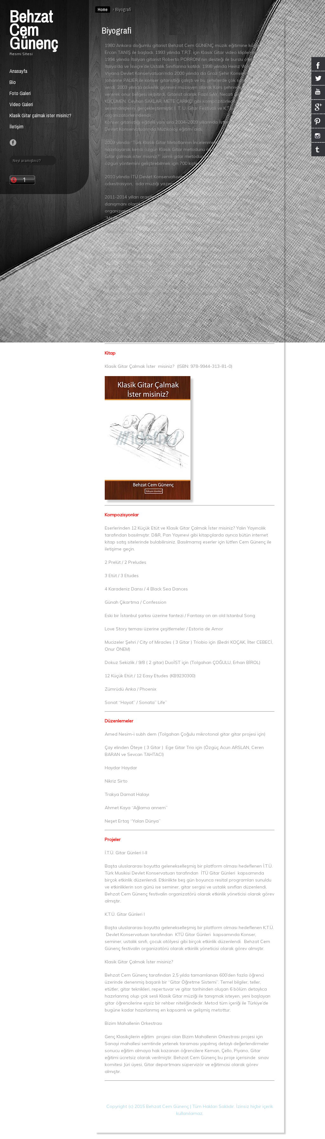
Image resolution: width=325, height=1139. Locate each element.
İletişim (16, 126)
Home (103, 9)
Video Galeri (21, 104)
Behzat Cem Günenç (34, 29)
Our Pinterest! (30, 142)
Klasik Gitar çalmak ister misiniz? (40, 115)
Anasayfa (18, 71)
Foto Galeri (20, 93)
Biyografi (116, 30)
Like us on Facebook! (13, 142)
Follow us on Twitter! (21, 142)
